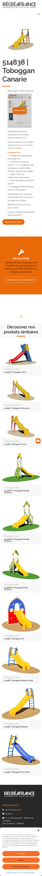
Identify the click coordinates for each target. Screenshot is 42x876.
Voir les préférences (21, 867)
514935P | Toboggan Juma (15, 372)
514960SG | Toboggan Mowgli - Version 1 (17, 540)
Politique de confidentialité (27, 872)
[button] (38, 830)
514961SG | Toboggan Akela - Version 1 (16, 588)
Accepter (21, 854)
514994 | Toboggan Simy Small (17, 772)
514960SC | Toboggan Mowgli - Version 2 (17, 492)
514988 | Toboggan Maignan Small (18, 680)
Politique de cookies (12, 872)
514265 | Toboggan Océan (15, 444)
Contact (8, 814)
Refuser (21, 860)
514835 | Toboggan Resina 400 (17, 408)
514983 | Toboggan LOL (14, 639)
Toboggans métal (11, 369)
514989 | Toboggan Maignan (16, 727)
